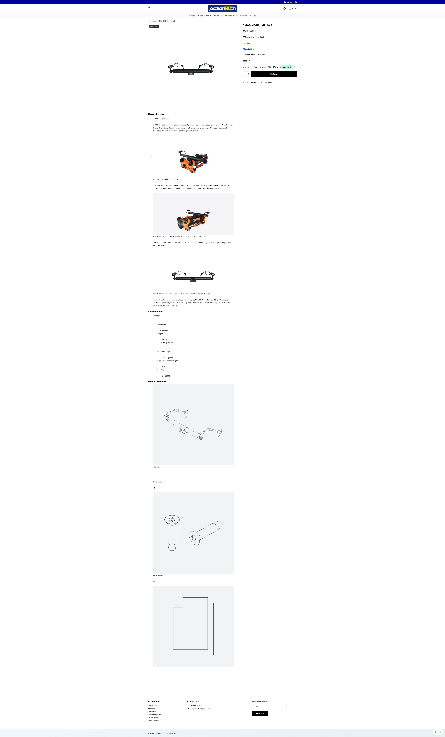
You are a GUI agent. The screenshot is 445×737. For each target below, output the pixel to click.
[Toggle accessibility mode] (295, 1)
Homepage (152, 21)
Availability (249, 49)
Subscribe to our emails (261, 702)
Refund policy (153, 721)
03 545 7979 (195, 706)
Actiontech (154, 701)
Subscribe (260, 713)
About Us (151, 709)
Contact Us (152, 706)
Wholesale (152, 712)
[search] (149, 8)
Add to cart (274, 74)
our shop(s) (261, 37)
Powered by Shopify (171, 733)
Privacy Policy (153, 718)
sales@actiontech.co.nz (200, 709)
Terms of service (154, 715)
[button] (249, 72)
